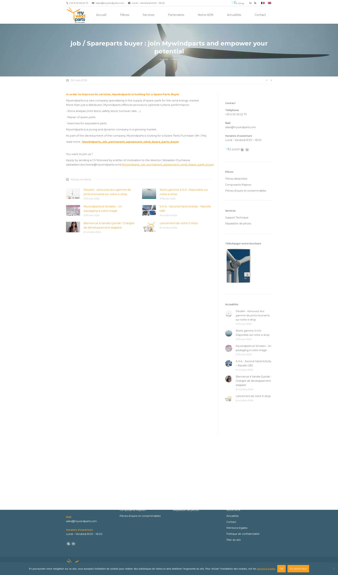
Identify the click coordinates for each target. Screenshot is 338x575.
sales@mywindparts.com (110, 3)
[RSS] (255, 3)
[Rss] (242, 150)
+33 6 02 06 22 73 (78, 3)
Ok (281, 568)
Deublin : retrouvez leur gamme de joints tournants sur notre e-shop (107, 192)
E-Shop (240, 3)
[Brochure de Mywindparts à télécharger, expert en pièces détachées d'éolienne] (238, 284)
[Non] (333, 568)
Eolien (175, 59)
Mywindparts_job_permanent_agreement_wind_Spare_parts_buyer (130, 141)
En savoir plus (298, 568)
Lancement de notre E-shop (179, 223)
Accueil (163, 59)
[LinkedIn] (250, 3)
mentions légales (266, 568)
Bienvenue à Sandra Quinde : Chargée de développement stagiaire (109, 225)
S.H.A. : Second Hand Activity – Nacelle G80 (185, 208)
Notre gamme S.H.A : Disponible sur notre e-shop (184, 192)
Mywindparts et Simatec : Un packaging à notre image (103, 208)
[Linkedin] (247, 150)
